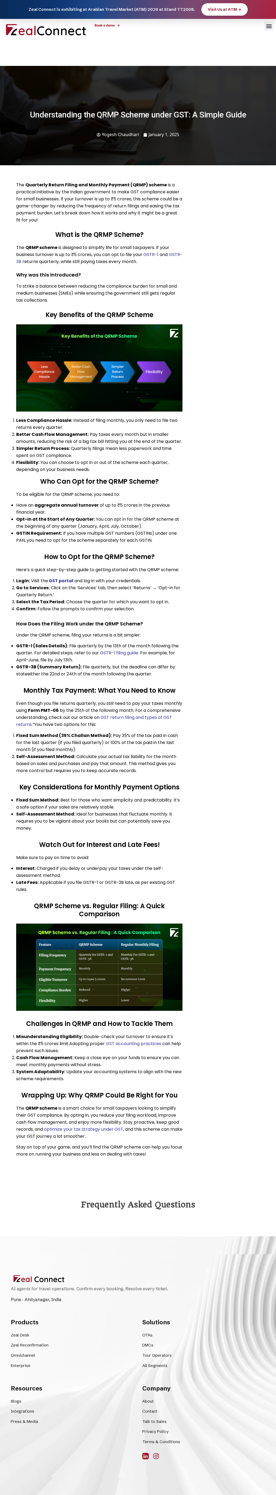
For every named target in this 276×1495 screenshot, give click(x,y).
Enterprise (20, 1365)
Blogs (16, 1401)
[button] (268, 26)
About (148, 1401)
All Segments (154, 1365)
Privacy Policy (155, 1431)
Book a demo (107, 25)
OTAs (147, 1335)
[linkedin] (145, 1456)
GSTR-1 (150, 254)
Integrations (22, 1411)
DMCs (147, 1345)
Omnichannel (23, 1355)
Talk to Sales (154, 1421)
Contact (149, 1411)
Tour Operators (157, 1355)
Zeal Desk (20, 1335)
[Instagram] (156, 1456)
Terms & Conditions (161, 1441)
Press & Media (24, 1421)
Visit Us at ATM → (224, 9)
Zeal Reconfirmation (30, 1345)
